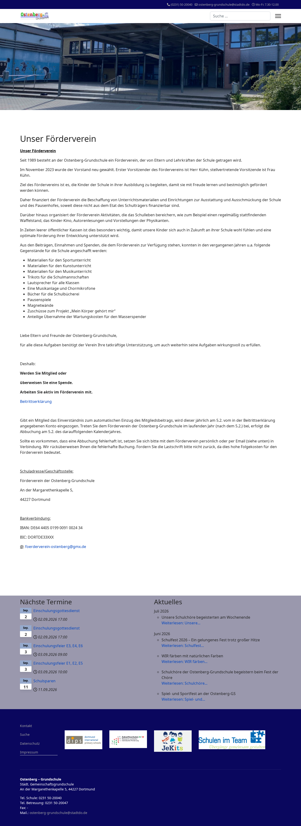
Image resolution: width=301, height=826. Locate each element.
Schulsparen (44, 680)
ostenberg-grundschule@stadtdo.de (224, 5)
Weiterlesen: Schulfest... (183, 645)
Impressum (29, 752)
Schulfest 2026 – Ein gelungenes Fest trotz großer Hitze (211, 639)
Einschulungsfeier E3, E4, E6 (58, 645)
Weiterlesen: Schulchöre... (184, 683)
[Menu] (278, 16)
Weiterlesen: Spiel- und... (183, 699)
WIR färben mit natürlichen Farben (192, 655)
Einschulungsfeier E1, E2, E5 (58, 663)
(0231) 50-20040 (181, 5)
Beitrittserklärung (36, 401)
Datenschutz (30, 743)
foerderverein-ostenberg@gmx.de (55, 546)
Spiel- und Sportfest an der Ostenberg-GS (199, 693)
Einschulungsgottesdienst (56, 610)
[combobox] (240, 16)
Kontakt (26, 726)
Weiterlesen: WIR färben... (184, 661)
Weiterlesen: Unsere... (181, 623)
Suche (25, 734)
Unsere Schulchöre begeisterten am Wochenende (206, 617)
